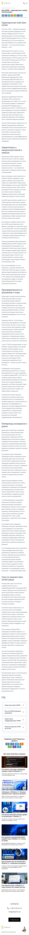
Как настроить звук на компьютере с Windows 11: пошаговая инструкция (14, 862)
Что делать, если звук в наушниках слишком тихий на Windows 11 (13, 770)
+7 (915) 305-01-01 (16, 908)
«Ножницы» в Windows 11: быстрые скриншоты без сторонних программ (14, 793)
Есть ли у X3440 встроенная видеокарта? (13, 712)
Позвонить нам (14, 919)
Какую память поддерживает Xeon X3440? (13, 719)
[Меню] (27, 3)
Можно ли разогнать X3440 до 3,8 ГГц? (13, 727)
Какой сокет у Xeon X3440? (12, 705)
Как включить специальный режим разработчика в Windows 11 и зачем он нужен (14, 839)
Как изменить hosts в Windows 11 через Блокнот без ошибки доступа (13, 886)
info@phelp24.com (14, 912)
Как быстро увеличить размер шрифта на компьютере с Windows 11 (14, 815)
